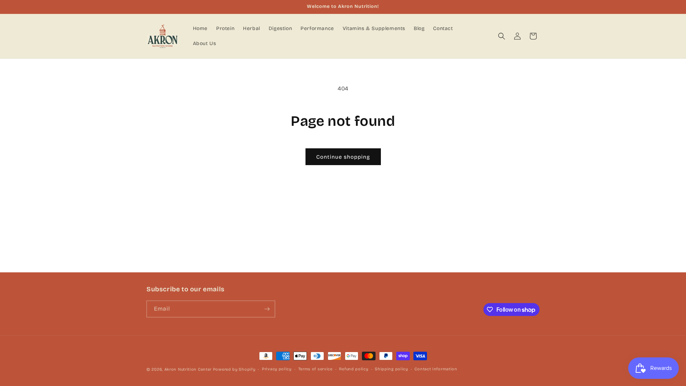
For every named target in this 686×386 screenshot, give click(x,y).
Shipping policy (391, 369)
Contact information (435, 369)
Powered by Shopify (234, 369)
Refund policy (353, 369)
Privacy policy (277, 369)
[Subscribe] (267, 309)
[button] (501, 36)
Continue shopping (343, 157)
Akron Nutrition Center (188, 369)
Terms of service (315, 369)
